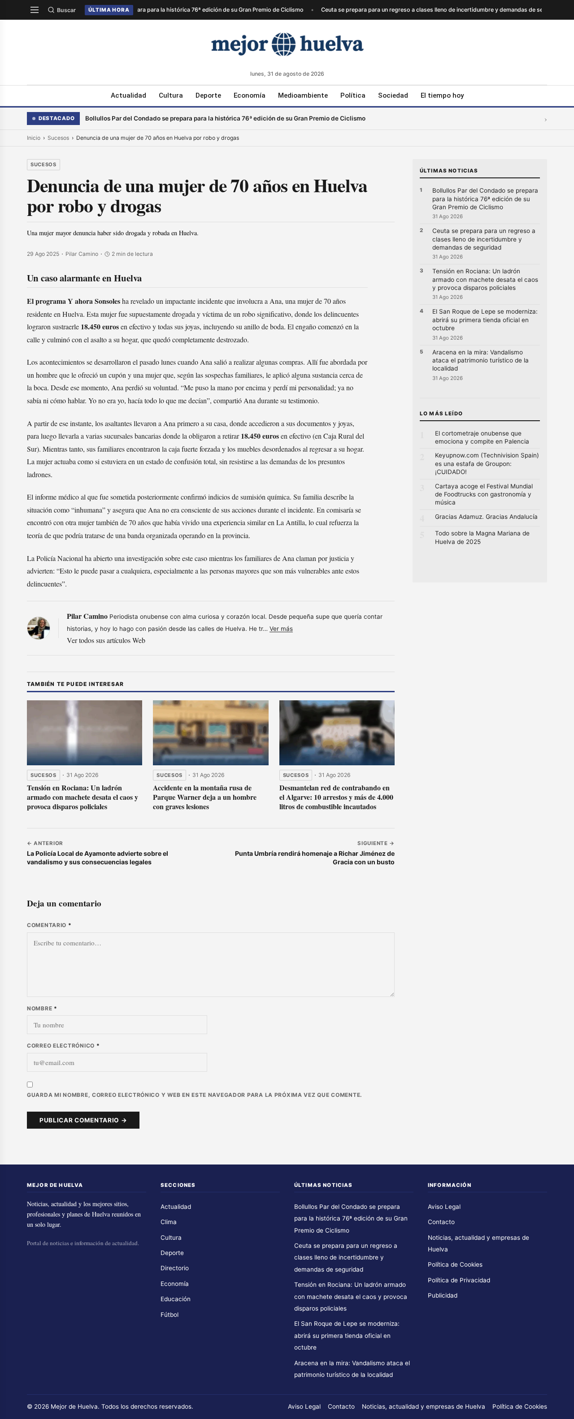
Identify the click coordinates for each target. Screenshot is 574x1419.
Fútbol (169, 1314)
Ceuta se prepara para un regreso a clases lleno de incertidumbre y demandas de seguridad (439, 9)
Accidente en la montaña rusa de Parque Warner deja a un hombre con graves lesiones (205, 796)
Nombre (42, 1008)
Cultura (171, 95)
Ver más (281, 628)
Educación (176, 1299)
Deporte (208, 95)
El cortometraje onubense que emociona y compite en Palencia (482, 437)
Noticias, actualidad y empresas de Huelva (423, 1406)
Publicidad (442, 1295)
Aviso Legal (444, 1206)
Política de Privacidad (459, 1280)
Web (138, 640)
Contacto (441, 1221)
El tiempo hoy (442, 95)
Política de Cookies (455, 1264)
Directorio (175, 1268)
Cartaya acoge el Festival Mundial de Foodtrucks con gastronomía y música (484, 494)
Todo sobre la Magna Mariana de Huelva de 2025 (482, 537)
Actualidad (128, 95)
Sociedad (393, 95)
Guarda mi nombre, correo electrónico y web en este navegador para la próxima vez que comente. (194, 1094)
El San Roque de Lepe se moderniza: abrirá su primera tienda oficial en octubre (485, 320)
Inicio (33, 137)
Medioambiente (303, 95)
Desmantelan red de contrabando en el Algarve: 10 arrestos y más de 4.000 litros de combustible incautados (336, 796)
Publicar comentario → (83, 1120)
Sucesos (58, 137)
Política (352, 95)
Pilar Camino (87, 616)
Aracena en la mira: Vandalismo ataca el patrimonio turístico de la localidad (480, 360)
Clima (169, 1221)
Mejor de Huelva (74, 1406)
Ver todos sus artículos (98, 640)
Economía (249, 95)
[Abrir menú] (34, 10)
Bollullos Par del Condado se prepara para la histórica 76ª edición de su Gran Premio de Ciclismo (172, 9)
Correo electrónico (63, 1045)
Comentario (49, 925)
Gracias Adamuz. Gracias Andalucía (486, 516)
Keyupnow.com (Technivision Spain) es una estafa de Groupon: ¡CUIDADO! (487, 463)
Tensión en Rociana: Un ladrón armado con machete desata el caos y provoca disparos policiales (82, 796)
